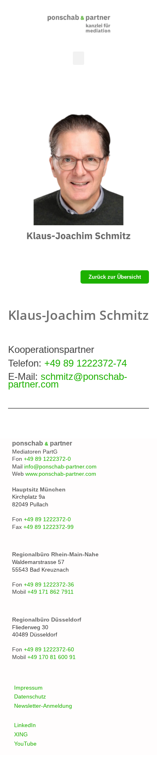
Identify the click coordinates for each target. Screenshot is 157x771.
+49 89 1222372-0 (47, 459)
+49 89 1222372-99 (48, 527)
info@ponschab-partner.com (60, 466)
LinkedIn (25, 725)
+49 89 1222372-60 (49, 649)
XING (21, 734)
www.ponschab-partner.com (60, 473)
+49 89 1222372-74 (85, 363)
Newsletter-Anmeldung (43, 706)
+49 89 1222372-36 (49, 584)
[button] (78, 58)
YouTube (25, 743)
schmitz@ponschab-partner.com (67, 380)
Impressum (28, 687)
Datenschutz (30, 696)
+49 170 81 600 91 (51, 657)
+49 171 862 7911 (50, 592)
